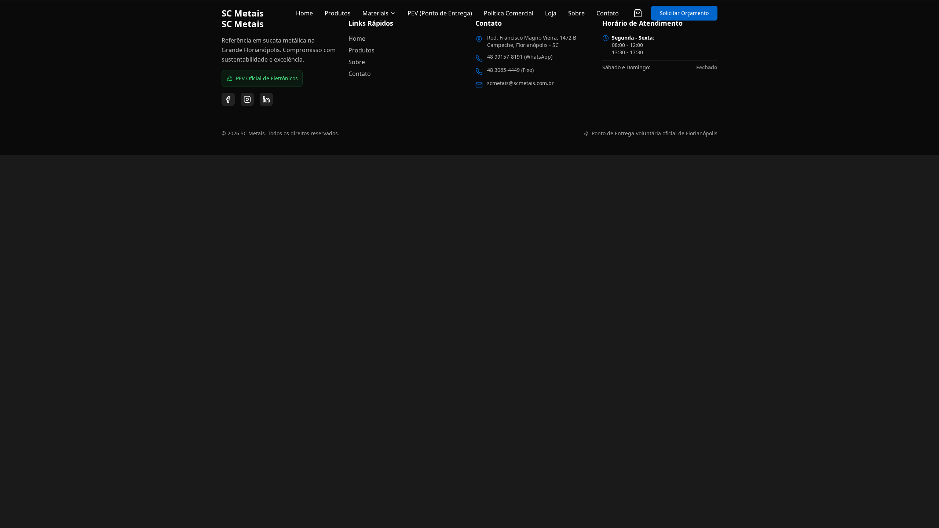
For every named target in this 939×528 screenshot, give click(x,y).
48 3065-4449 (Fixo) (510, 69)
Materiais (375, 13)
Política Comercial (508, 13)
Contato (607, 13)
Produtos (338, 13)
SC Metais (243, 13)
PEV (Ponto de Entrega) (440, 13)
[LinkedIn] (266, 99)
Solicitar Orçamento (684, 13)
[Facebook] (228, 99)
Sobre (576, 13)
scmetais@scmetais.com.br (520, 83)
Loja (550, 13)
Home (304, 13)
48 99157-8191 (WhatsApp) (519, 56)
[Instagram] (247, 99)
